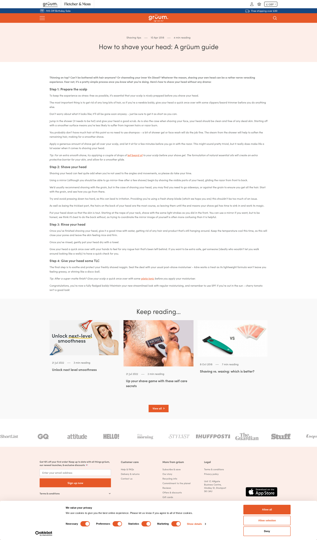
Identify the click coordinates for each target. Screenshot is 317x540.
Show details (194, 523)
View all (157, 408)
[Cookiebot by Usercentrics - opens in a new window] (43, 533)
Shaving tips (133, 37)
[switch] (117, 523)
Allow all (267, 509)
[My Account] (251, 4)
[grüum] (158, 18)
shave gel (90, 143)
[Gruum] (50, 4)
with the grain (98, 187)
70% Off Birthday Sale (58, 10)
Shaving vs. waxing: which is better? (227, 371)
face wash (174, 132)
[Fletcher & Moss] (77, 4)
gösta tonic (147, 278)
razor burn (150, 125)
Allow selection (267, 520)
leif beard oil (135, 155)
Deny (267, 531)
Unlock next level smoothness (74, 369)
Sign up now (75, 483)
